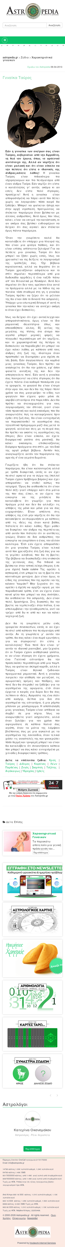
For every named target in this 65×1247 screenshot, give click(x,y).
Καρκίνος (40, 763)
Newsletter (32, 1218)
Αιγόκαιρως (12, 771)
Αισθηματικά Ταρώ (18, 1024)
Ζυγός (25, 767)
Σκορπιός (37, 767)
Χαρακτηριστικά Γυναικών (44, 835)
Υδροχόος (28, 771)
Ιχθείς (40, 771)
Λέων (54, 763)
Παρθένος (12, 767)
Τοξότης (51, 767)
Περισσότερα (41, 852)
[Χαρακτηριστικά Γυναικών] (18, 841)
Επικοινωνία (19, 1218)
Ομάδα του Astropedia (38, 66)
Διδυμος (25, 763)
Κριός (52, 760)
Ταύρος (10, 763)
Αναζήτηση (54, 25)
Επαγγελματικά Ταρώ (45, 1024)
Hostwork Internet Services (43, 1242)
